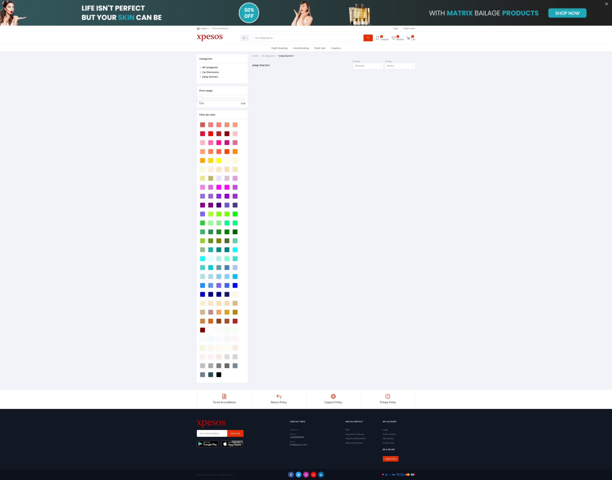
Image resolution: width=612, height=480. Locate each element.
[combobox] (368, 66)
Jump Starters (210, 76)
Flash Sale (319, 48)
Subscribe (235, 433)
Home (255, 55)
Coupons (336, 48)
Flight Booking (279, 48)
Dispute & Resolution (356, 438)
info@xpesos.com (298, 444)
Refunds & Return (354, 442)
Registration (409, 28)
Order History (389, 434)
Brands (356, 61)
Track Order (388, 442)
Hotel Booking (301, 48)
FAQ (347, 429)
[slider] (199, 99)
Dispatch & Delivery (355, 434)
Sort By (388, 61)
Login (395, 28)
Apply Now (391, 458)
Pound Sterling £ (220, 28)
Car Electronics (210, 72)
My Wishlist (388, 438)
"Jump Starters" (286, 55)
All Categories (210, 67)
